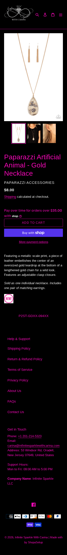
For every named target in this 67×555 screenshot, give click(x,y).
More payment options (33, 242)
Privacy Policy (17, 380)
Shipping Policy (18, 348)
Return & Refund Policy (24, 359)
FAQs (11, 401)
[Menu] (61, 14)
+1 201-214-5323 (30, 436)
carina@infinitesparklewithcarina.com (33, 445)
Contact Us (15, 412)
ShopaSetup (35, 542)
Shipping (10, 196)
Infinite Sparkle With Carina (31, 537)
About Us (14, 391)
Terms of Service (19, 370)
